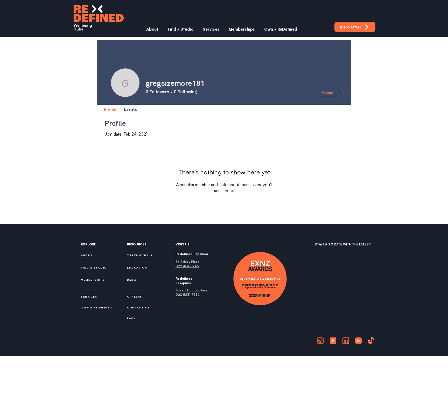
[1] (320, 341)
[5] (371, 341)
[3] (346, 341)
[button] (386, 19)
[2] (333, 341)
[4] (358, 341)
